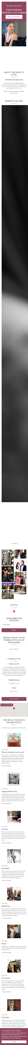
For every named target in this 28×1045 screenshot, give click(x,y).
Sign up (14, 630)
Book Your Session (14, 17)
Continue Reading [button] (6, 766)
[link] (14, 6)
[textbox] (14, 625)
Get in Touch (14, 699)
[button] (14, 543)
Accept (14, 1041)
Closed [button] (15, 691)
